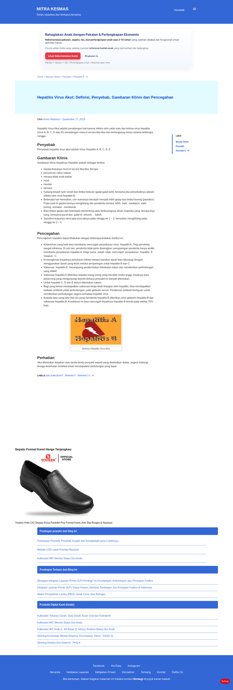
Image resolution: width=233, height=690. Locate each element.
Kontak (161, 672)
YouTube (116, 665)
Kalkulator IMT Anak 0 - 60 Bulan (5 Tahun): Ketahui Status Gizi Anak (76, 629)
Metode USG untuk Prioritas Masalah (58, 549)
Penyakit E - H (182, 150)
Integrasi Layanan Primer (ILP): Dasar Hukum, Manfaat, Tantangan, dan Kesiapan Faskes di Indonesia (94, 587)
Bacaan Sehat (182, 141)
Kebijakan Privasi (105, 672)
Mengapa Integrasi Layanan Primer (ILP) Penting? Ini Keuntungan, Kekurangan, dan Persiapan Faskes (95, 580)
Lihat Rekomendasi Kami (63, 56)
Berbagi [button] (225, 681)
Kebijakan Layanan (78, 672)
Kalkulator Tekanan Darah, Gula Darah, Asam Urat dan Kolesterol (74, 615)
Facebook (99, 665)
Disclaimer (128, 672)
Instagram (134, 665)
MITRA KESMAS (52, 8)
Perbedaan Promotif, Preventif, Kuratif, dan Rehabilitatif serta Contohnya (77, 541)
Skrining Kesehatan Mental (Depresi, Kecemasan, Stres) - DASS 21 (75, 636)
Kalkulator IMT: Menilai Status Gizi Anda (59, 558)
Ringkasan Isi (91, 56)
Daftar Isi (177, 672)
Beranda (55, 672)
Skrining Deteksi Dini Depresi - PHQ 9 (58, 642)
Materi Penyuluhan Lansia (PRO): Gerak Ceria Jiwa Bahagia (71, 594)
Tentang (146, 672)
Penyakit (180, 146)
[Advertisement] (90, 405)
